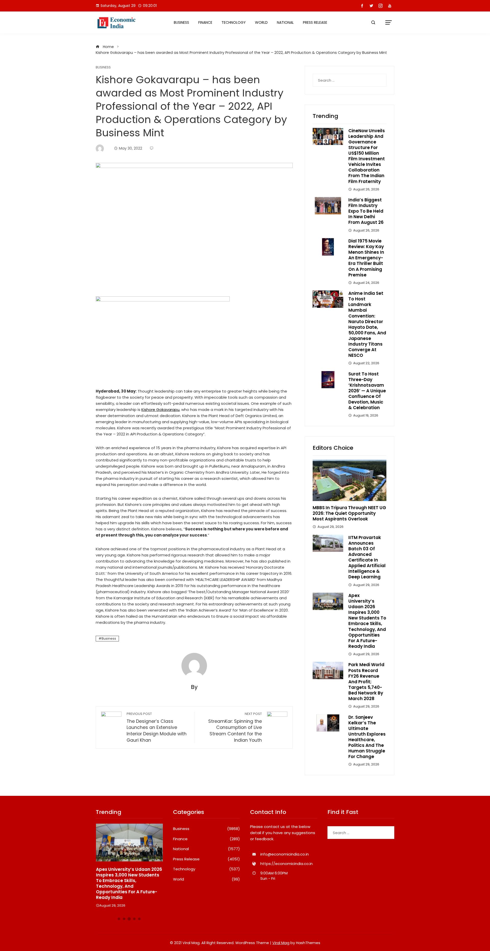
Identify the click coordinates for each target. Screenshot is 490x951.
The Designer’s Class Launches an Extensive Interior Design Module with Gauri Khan (157, 727)
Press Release (315, 22)
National (285, 22)
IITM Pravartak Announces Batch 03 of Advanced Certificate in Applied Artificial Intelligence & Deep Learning (367, 557)
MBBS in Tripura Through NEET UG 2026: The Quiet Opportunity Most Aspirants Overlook (349, 513)
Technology (234, 22)
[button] (119, 919)
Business (181, 22)
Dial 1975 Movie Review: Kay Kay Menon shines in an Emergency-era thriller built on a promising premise (366, 258)
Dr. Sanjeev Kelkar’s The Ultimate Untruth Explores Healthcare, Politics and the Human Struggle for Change (367, 737)
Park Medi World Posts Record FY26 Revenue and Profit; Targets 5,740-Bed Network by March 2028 (366, 682)
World (261, 22)
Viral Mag (280, 942)
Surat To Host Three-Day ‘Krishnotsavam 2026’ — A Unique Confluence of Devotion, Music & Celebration (367, 391)
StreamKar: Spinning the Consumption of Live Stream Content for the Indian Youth (235, 727)
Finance (205, 22)
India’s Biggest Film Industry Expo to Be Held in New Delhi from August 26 (366, 211)
